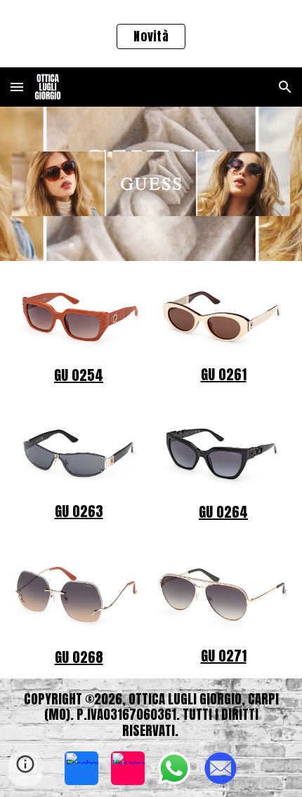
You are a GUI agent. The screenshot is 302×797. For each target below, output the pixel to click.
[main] (79, 375)
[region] (151, 33)
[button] (17, 86)
